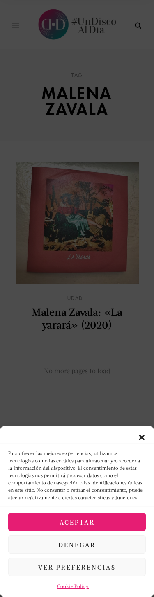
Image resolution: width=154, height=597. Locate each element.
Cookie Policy (73, 586)
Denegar (77, 544)
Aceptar (77, 522)
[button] (142, 436)
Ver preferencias (77, 567)
